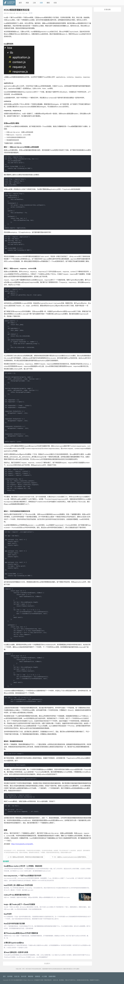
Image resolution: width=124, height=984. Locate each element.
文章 (41, 3)
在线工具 (16, 976)
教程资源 (30, 976)
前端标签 (37, 976)
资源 (27, 3)
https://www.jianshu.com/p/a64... (22, 844)
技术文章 (23, 976)
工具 (34, 3)
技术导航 (9, 976)
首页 (20, 3)
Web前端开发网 (17, 980)
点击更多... (47, 963)
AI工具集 (44, 976)
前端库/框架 (52, 976)
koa (26, 13)
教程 (48, 3)
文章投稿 (107, 9)
